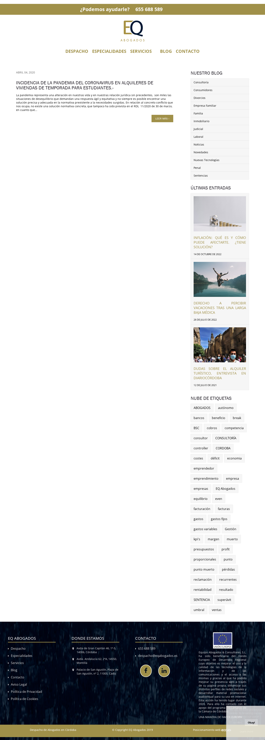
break (237, 418)
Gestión (230, 529)
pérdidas (228, 569)
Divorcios (199, 98)
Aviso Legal (19, 684)
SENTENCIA (202, 600)
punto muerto (204, 569)
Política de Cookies (24, 699)
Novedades (201, 152)
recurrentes (228, 579)
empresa (232, 478)
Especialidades (109, 51)
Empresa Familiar (205, 105)
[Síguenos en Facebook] (146, 671)
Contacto (188, 51)
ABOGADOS (202, 408)
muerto (232, 539)
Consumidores (203, 90)
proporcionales (205, 559)
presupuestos (204, 549)
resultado (226, 589)
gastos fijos (219, 519)
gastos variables (205, 529)
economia (234, 458)
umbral (199, 610)
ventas (217, 610)
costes (198, 458)
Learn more (246, 731)
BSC (196, 428)
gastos (198, 519)
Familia (198, 113)
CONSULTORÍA (225, 438)
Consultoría (201, 82)
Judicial (198, 129)
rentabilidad (202, 589)
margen (213, 539)
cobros (212, 428)
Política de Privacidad (26, 691)
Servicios (141, 51)
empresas (201, 488)
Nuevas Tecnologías (206, 160)
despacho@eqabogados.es (158, 656)
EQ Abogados (225, 488)
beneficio (218, 418)
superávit (224, 600)
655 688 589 (149, 9)
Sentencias (201, 175)
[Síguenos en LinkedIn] (164, 671)
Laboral (198, 137)
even (218, 499)
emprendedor (204, 468)
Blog (166, 51)
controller (201, 448)
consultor (201, 438)
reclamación (203, 579)
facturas (224, 509)
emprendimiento (206, 478)
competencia (234, 428)
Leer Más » (162, 118)
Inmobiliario (201, 121)
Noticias (199, 144)
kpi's (197, 539)
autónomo (226, 408)
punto (228, 559)
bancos (199, 418)
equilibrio (201, 499)
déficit (215, 458)
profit (226, 549)
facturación (202, 509)
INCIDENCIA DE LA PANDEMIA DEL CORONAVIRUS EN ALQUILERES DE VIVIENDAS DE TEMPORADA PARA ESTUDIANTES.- (84, 85)
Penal (197, 168)
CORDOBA (223, 448)
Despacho (76, 51)
